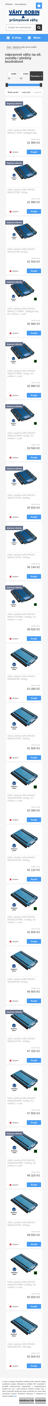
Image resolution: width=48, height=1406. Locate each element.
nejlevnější (26, 92)
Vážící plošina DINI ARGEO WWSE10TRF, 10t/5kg (21, 737)
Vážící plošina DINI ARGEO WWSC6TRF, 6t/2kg (21, 250)
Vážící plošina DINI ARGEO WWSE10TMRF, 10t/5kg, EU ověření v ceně (21, 920)
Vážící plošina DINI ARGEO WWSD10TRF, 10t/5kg (21, 1040)
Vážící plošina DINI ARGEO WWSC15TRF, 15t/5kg (21, 556)
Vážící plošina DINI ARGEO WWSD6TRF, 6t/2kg (21, 980)
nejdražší (37, 92)
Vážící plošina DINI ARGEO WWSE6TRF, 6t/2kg (21, 677)
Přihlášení (9, 4)
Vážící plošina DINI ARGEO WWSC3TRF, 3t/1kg (21, 191)
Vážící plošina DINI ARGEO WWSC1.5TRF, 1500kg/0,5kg (21, 131)
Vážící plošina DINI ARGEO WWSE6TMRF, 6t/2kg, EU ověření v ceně (21, 798)
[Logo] (24, 16)
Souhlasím (40, 1400)
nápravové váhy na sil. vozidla (24, 47)
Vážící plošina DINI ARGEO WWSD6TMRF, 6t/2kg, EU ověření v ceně (21, 1101)
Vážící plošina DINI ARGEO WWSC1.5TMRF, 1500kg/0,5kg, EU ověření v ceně (23, 311)
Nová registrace (20, 4)
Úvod (9, 47)
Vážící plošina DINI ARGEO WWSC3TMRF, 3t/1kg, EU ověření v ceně (21, 374)
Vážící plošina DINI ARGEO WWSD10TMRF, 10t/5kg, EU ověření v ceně (21, 1163)
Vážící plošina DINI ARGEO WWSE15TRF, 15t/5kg (21, 858)
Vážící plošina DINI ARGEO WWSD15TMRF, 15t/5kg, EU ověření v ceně (21, 1285)
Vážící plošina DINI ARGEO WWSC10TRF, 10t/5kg (21, 496)
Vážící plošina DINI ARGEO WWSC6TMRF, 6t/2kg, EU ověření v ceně (21, 436)
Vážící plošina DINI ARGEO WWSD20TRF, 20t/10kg (21, 1345)
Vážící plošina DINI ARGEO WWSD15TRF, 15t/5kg (21, 1223)
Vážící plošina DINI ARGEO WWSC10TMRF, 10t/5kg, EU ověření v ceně (21, 617)
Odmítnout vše (26, 1400)
